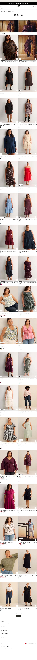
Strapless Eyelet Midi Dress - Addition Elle (24, 187)
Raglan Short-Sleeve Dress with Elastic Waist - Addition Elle (27, 511)
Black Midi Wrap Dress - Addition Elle (24, 608)
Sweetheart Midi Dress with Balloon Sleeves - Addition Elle (8, 443)
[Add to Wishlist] (17, 61)
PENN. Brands (9, 11)
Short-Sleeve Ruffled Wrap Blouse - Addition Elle (7, 542)
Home (2, 11)
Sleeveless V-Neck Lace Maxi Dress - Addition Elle (7, 411)
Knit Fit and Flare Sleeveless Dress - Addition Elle (26, 476)
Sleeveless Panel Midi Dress (23, 443)
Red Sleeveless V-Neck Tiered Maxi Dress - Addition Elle (8, 251)
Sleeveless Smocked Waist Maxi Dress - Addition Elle (26, 378)
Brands (5, 11)
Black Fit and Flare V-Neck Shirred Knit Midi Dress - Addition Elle (7, 93)
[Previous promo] (2, 3)
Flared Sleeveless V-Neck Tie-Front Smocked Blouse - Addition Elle (26, 345)
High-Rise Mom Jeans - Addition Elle (5, 608)
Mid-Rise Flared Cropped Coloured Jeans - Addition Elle (27, 542)
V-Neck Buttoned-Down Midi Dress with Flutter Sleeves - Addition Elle (27, 156)
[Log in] (31, 6)
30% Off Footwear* (18, 3)
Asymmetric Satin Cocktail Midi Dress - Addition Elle (7, 282)
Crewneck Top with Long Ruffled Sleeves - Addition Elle (8, 575)
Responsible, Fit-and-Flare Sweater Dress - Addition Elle (8, 156)
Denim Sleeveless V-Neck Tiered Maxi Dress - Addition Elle (8, 219)
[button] (1, 6)
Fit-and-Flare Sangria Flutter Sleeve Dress (25, 313)
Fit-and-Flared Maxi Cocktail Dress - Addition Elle (7, 510)
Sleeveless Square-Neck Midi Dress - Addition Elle (26, 575)
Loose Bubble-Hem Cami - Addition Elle (6, 313)
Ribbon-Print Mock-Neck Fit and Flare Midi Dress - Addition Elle (27, 62)
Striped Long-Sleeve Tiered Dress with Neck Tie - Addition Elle (8, 62)
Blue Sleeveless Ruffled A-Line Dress (24, 251)
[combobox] (19, 8)
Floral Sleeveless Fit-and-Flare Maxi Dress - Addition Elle (27, 219)
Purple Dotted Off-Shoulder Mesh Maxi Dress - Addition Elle (27, 282)
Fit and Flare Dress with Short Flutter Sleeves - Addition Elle (27, 124)
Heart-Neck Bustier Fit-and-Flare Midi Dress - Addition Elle (8, 378)
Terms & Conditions (3, 646)
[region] (18, 3)
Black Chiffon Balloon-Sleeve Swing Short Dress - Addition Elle (7, 125)
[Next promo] (35, 3)
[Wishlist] (33, 6)
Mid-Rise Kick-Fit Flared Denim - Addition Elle (25, 411)
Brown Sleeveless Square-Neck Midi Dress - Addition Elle (27, 92)
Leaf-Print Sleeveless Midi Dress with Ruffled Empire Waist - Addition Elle (8, 188)
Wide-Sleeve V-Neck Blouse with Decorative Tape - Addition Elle (7, 477)
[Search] (1, 8)
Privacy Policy (7, 646)
